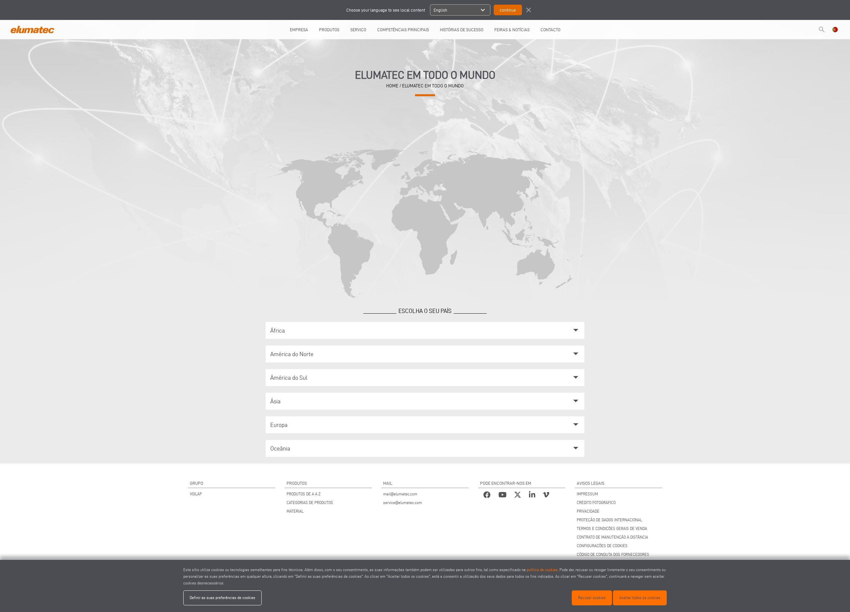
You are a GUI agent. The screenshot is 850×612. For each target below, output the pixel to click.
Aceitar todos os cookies (639, 597)
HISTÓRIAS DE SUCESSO (461, 29)
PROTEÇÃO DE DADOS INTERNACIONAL (609, 520)
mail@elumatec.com (400, 494)
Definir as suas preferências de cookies (222, 597)
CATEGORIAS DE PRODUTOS (310, 502)
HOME (392, 85)
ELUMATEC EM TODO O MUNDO (433, 85)
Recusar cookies (592, 597)
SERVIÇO (358, 29)
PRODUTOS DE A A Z (303, 494)
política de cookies (542, 569)
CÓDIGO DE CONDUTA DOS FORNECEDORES (613, 554)
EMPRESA (299, 29)
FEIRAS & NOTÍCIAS (512, 29)
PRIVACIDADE (588, 511)
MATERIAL (295, 511)
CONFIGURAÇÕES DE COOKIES (602, 546)
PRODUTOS (329, 29)
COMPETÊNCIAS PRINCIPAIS (403, 29)
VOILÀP (196, 494)
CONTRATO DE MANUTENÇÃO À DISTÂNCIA (612, 537)
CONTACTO (550, 29)
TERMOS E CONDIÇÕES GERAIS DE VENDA (612, 528)
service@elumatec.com (402, 502)
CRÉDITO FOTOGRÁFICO (596, 502)
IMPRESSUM (587, 494)
